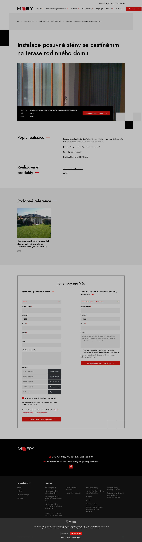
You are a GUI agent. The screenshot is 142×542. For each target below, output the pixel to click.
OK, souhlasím (76, 533)
